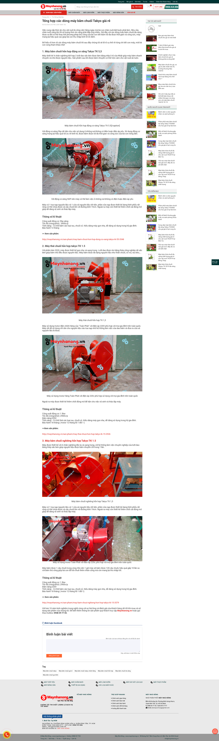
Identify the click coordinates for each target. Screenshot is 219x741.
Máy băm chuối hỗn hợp (105, 671)
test (159, 26)
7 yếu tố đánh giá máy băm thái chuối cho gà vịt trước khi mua (167, 47)
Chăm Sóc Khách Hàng (163, 2)
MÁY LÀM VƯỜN (88, 12)
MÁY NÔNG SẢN (118, 12)
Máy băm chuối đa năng (123, 671)
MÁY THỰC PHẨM (104, 12)
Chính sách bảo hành (119, 703)
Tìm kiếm (138, 7)
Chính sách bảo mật (118, 701)
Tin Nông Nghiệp (58, 17)
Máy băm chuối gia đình (50, 675)
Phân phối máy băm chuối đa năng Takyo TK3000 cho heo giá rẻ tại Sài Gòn (167, 124)
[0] (148, 7)
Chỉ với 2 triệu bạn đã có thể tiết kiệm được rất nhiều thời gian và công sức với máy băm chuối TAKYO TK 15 (166, 98)
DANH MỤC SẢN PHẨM (53, 12)
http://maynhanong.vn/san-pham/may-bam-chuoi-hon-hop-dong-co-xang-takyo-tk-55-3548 (83, 239)
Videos (152, 2)
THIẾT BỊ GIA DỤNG (78, 685)
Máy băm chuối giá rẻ (65, 671)
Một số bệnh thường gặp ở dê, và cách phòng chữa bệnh (167, 133)
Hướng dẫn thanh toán (119, 708)
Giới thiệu (138, 2)
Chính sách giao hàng (119, 698)
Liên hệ (74, 738)
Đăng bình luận (54, 656)
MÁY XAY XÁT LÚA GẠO (134, 682)
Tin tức (145, 2)
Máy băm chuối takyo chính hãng (85, 671)
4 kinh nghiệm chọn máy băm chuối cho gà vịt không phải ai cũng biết (166, 57)
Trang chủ (121, 2)
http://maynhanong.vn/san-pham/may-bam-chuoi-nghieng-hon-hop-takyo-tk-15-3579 (80, 602)
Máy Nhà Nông (63, 728)
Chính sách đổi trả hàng (119, 706)
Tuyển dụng (66, 738)
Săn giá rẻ (129, 2)
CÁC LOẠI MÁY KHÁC (106, 685)
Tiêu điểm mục (153, 191)
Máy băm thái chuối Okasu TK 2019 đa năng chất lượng (166, 182)
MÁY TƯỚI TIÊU (49, 682)
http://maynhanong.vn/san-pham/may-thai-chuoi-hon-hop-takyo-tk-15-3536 (76, 434)
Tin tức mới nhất (154, 21)
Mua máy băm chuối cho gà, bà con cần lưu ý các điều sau (167, 86)
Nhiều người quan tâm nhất (159, 107)
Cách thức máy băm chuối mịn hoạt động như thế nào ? (167, 77)
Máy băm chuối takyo (50, 671)
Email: (158, 708)
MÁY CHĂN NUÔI (74, 12)
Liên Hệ (175, 2)
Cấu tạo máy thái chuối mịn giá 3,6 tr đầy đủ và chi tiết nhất (166, 163)
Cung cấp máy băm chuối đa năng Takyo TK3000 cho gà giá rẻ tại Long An (167, 143)
